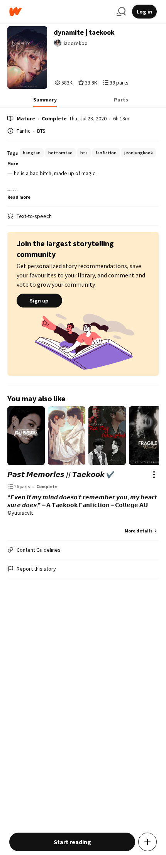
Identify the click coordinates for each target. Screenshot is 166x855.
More (12, 163)
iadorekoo (76, 43)
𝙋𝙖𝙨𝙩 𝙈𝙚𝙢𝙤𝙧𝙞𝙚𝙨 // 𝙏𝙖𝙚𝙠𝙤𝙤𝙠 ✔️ (61, 474)
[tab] (45, 101)
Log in (144, 11)
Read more (18, 197)
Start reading (72, 842)
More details (138, 531)
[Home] (59, 12)
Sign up (39, 300)
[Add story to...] (147, 842)
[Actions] (154, 475)
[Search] (121, 11)
